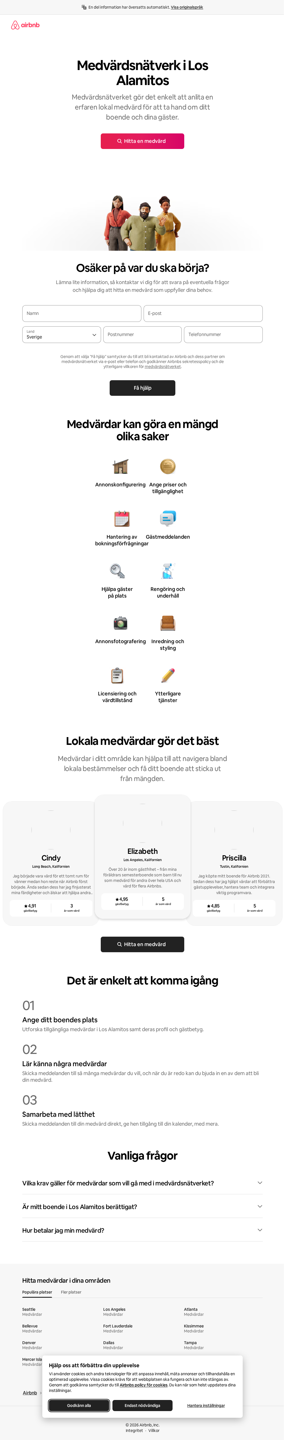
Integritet (134, 1430)
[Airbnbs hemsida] (25, 25)
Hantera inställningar (206, 1405)
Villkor (153, 1430)
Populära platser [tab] (37, 1292)
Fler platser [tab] (71, 1292)
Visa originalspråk (187, 7)
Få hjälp (142, 388)
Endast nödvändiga (142, 1405)
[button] (142, 1183)
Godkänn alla (79, 1405)
